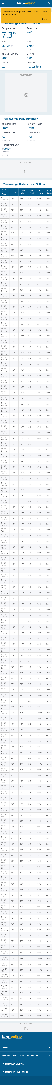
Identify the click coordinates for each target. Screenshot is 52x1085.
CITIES (5, 1047)
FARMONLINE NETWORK (15, 1072)
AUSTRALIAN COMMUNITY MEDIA (20, 1055)
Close (44, 19)
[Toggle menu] (3, 3)
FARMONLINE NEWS (13, 1063)
